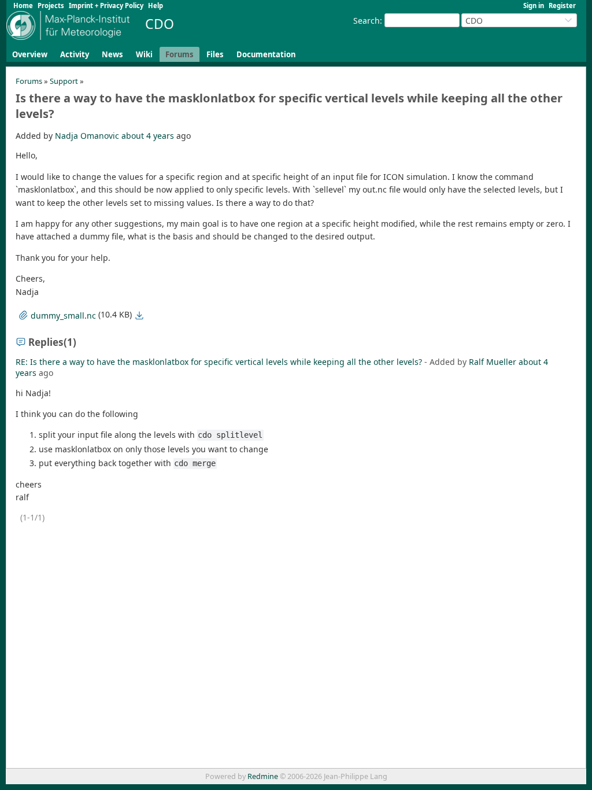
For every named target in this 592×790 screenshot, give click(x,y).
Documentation (265, 54)
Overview (29, 54)
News (112, 54)
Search (366, 20)
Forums (179, 54)
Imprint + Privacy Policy (106, 5)
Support (64, 81)
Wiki (144, 54)
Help (155, 5)
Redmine (262, 776)
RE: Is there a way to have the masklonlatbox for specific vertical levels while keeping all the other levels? (219, 361)
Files (215, 54)
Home (23, 5)
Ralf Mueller (492, 361)
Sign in (533, 5)
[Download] (139, 315)
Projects (51, 5)
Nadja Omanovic (87, 135)
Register (562, 5)
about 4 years (147, 135)
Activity (74, 54)
